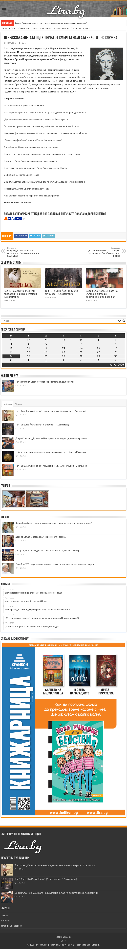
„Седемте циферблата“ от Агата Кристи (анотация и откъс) (33, 140)
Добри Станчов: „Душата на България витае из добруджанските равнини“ (102, 293)
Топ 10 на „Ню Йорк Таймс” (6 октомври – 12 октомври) (62, 292)
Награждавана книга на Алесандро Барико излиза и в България (23, 252)
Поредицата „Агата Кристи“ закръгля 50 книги (26, 189)
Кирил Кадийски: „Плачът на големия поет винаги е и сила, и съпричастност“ (51, 23)
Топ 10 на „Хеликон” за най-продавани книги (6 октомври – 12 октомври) (21, 293)
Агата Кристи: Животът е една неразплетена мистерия (31, 147)
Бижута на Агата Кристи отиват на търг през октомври (30, 161)
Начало (4, 28)
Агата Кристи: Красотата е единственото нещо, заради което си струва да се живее (45, 112)
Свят (13, 28)
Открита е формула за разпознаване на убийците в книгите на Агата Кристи (41, 126)
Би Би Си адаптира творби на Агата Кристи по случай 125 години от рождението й (44, 182)
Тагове (18, 404)
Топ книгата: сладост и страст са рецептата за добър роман (45, 382)
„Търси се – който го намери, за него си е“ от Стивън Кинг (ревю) (104, 252)
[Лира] (65, 8)
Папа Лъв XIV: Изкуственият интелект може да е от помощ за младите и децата (55, 564)
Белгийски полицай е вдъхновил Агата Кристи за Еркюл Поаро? (35, 168)
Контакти (5, 920)
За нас (4, 915)
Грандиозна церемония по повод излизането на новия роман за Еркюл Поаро (42, 154)
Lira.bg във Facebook (11, 926)
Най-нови (7, 404)
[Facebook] (65, 941)
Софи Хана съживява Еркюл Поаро (21, 175)
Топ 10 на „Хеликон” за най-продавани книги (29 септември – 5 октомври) (51, 466)
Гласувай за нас (63, 937)
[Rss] (62, 941)
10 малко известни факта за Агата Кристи (24, 105)
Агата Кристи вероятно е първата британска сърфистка (31, 195)
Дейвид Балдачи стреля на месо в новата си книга (40, 537)
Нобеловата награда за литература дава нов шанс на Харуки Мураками (51, 452)
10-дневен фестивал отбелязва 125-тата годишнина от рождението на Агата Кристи (45, 133)
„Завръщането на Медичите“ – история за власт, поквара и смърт (48, 550)
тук (29, 202)
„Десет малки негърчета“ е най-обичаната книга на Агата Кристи (36, 119)
